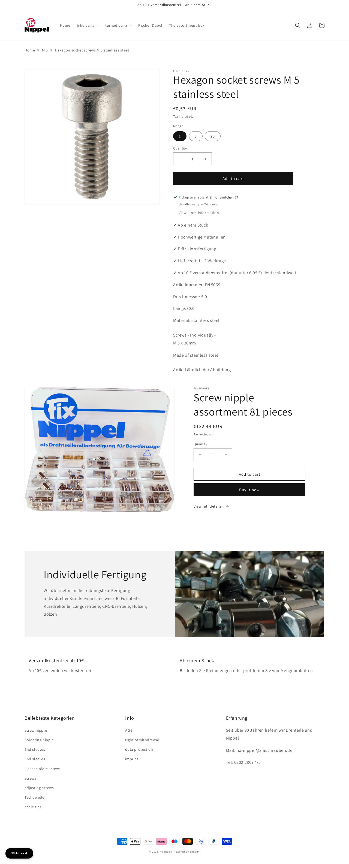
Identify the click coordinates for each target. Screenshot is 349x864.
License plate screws (43, 768)
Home (30, 50)
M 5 (45, 50)
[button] (88, 25)
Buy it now (249, 489)
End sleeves (35, 749)
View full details (208, 506)
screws (31, 778)
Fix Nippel (166, 851)
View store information (199, 212)
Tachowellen (36, 797)
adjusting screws (39, 787)
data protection (139, 749)
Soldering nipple (39, 739)
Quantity (180, 148)
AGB (129, 730)
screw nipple (36, 730)
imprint (131, 758)
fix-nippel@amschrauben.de (264, 750)
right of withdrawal (142, 739)
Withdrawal (19, 853)
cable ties (33, 806)
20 (212, 136)
